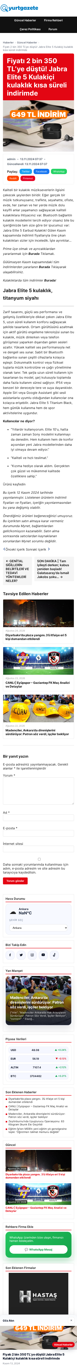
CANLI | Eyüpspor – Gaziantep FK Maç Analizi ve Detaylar (38, 1108)
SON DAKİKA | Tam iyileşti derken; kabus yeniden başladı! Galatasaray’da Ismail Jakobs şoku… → (53, 569)
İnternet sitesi (13, 844)
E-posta (10, 828)
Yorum (9, 775)
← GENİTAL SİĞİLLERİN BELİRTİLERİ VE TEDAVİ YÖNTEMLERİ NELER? (17, 571)
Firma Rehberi (53, 20)
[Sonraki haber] (65, 982)
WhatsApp (59, 171)
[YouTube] (43, 955)
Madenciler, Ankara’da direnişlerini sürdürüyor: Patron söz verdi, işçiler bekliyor (36, 1115)
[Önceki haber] (56, 982)
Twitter (26, 171)
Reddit (13, 178)
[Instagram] (32, 955)
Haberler (8, 42)
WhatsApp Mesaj (38, 1249)
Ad (6, 812)
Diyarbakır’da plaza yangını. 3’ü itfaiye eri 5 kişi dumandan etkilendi (36, 1100)
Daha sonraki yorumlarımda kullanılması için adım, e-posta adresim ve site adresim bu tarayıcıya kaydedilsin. (35, 868)
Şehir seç (16, 920)
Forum (53, 29)
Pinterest (28, 178)
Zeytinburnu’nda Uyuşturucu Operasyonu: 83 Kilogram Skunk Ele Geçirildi (36, 1123)
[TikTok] (54, 955)
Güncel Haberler (25, 20)
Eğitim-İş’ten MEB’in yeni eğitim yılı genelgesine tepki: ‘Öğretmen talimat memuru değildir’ (37, 1130)
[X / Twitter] (21, 955)
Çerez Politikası (30, 29)
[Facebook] (10, 955)
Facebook (41, 171)
